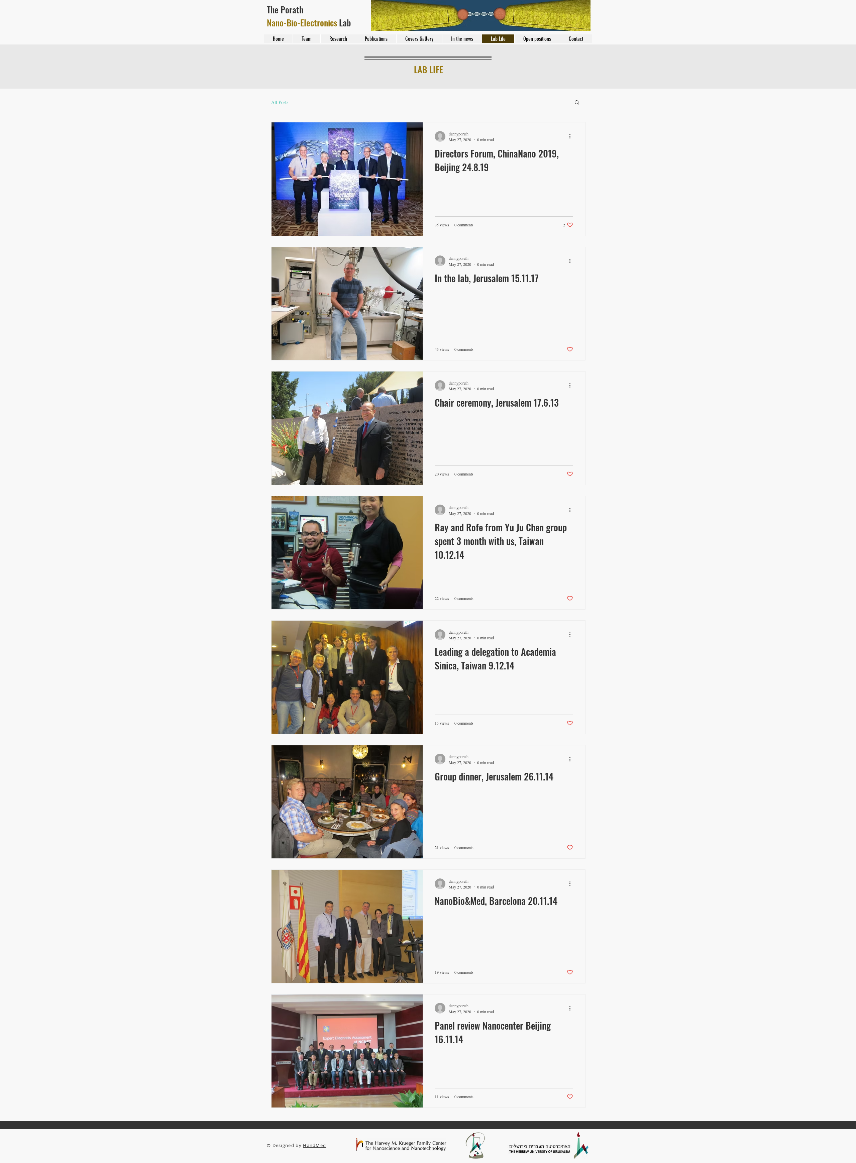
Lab (309, 22)
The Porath (286, 9)
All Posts (279, 102)
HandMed (314, 1145)
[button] (577, 102)
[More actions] (572, 136)
